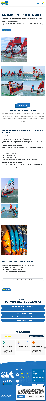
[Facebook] (3, 381)
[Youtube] (9, 381)
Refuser (30, 396)
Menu (38, 4)
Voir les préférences (39, 396)
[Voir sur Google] (4, 342)
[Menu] (38, 2)
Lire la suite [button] (5, 352)
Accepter (21, 396)
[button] (43, 387)
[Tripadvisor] (7, 381)
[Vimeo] (11, 381)
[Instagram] (5, 381)
